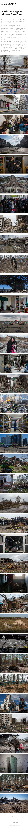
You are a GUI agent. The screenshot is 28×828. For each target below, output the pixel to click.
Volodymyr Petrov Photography (9, 4)
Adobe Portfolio (16, 825)
